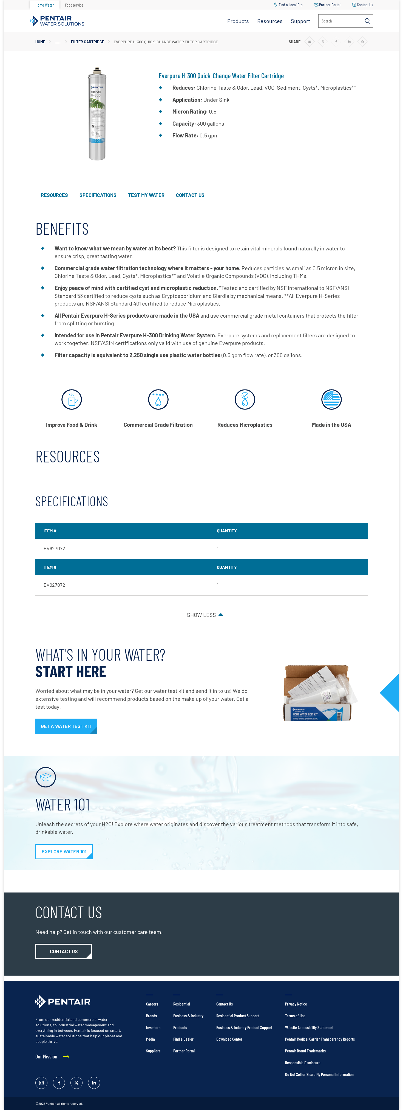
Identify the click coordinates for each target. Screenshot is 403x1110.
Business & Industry (188, 1015)
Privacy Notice (296, 1003)
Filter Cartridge (87, 41)
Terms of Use (295, 1015)
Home (40, 41)
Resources (270, 21)
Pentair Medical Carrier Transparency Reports (320, 1038)
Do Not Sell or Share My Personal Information (319, 1074)
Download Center (229, 1038)
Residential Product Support (237, 1015)
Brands (151, 1015)
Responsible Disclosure (302, 1062)
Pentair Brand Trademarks (305, 1050)
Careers (152, 1003)
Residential (181, 1003)
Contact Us (365, 4)
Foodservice (74, 4)
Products (238, 21)
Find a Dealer (183, 1038)
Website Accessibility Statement (309, 1027)
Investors (153, 1027)
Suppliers (153, 1050)
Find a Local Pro (291, 4)
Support (300, 21)
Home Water (44, 4)
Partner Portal (329, 4)
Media (150, 1038)
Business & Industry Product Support (244, 1027)
